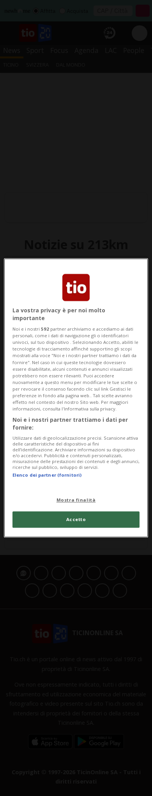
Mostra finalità (76, 500)
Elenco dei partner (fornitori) (46, 475)
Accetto (76, 520)
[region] (76, 397)
